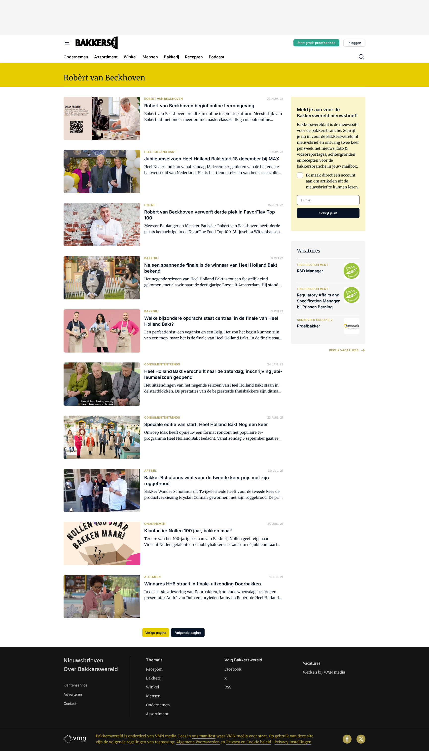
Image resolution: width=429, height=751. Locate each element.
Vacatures (311, 663)
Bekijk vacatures (343, 350)
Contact (70, 703)
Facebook (233, 669)
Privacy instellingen (293, 742)
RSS (227, 687)
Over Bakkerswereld (91, 669)
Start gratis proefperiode (316, 43)
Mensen (153, 696)
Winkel (152, 687)
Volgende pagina (188, 633)
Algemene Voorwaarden (198, 742)
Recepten (154, 669)
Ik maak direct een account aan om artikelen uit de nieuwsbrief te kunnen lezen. (332, 181)
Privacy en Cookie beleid (248, 742)
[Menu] (68, 43)
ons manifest (203, 736)
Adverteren (73, 694)
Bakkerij (154, 678)
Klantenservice (75, 685)
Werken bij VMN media (324, 672)
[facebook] (347, 739)
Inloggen (354, 43)
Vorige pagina (155, 633)
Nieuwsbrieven (83, 660)
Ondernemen (158, 705)
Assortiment (157, 714)
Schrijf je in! (328, 213)
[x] (361, 739)
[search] (361, 57)
